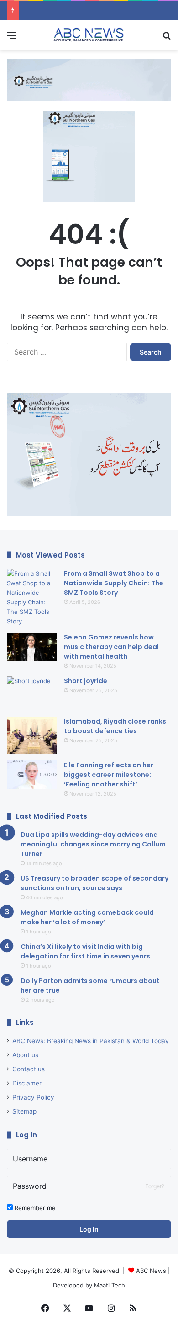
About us (25, 1055)
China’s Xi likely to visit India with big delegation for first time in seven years (85, 951)
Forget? (154, 1186)
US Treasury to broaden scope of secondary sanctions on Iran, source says (94, 883)
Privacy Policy (33, 1097)
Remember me (34, 1207)
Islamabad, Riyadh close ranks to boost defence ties (115, 726)
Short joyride (85, 680)
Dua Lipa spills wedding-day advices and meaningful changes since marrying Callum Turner (93, 844)
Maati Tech (109, 1285)
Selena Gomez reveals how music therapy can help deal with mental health (111, 647)
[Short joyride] (32, 693)
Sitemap (24, 1111)
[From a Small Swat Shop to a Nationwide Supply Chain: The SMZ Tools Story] (32, 597)
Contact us (28, 1069)
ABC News (151, 1270)
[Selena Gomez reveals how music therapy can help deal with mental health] (32, 647)
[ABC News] (89, 35)
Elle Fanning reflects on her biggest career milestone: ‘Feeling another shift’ (108, 774)
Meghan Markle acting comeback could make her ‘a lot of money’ (87, 917)
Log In (89, 1229)
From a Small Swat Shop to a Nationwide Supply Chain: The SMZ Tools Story (113, 583)
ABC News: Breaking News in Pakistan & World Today (90, 1040)
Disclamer (27, 1083)
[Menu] (11, 38)
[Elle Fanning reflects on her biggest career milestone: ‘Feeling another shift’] (32, 774)
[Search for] (166, 38)
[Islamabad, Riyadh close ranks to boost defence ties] (32, 736)
